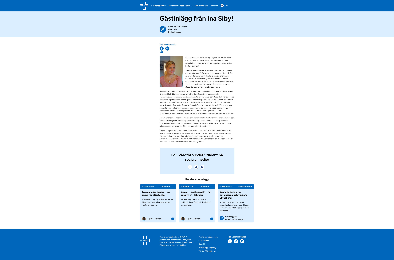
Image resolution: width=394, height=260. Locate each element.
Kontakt (214, 6)
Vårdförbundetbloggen (180, 6)
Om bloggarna (201, 6)
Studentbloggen (159, 6)
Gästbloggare (181, 26)
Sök (226, 5)
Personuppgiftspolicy (207, 247)
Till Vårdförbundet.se (207, 251)
